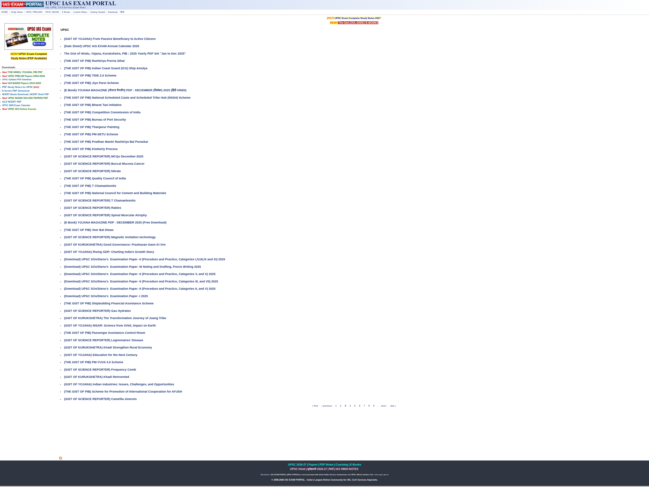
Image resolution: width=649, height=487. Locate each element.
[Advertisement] (354, 433)
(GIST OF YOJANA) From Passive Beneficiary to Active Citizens (110, 39)
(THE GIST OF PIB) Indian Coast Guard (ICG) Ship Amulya (105, 68)
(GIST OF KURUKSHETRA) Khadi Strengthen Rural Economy (108, 347)
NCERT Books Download (15, 94)
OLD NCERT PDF (11, 101)
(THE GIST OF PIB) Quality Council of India (95, 178)
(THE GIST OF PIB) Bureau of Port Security (95, 119)
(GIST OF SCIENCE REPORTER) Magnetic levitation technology (110, 237)
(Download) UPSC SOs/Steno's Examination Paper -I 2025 (106, 296)
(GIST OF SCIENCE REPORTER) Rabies (92, 207)
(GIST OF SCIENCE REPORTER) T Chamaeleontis (100, 200)
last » (393, 405)
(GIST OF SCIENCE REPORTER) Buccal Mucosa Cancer (104, 163)
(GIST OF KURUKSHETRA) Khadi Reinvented (96, 377)
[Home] (23, 6)
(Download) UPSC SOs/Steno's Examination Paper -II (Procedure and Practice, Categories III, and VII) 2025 (141, 281)
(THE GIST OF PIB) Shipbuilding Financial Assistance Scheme (109, 303)
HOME (4, 12)
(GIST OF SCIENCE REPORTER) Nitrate (92, 171)
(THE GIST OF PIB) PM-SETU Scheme (91, 134)
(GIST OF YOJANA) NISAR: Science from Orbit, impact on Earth (110, 325)
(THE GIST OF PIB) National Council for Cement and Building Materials (115, 193)
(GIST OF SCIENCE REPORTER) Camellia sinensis (100, 399)
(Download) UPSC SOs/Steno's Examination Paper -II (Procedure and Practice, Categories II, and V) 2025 (139, 288)
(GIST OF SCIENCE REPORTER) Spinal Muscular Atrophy (105, 215)
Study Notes (17, 12)
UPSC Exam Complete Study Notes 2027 (358, 18)
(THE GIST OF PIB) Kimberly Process (91, 149)
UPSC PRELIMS (34, 12)
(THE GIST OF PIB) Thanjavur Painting (91, 127)
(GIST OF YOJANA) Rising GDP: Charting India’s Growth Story (109, 252)
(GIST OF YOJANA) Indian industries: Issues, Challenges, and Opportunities (119, 384)
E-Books (66, 12)
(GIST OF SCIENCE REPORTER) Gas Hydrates (97, 311)
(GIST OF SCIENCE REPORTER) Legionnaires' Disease (103, 340)
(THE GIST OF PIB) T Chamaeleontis (90, 186)
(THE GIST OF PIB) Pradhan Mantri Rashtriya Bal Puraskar (106, 141)
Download (112, 12)
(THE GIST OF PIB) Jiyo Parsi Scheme (91, 83)
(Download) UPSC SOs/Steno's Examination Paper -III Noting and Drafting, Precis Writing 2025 (132, 266)
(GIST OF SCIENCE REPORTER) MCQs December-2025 (103, 156)
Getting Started (97, 12)
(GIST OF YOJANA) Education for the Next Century (100, 355)
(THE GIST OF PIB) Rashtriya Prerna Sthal (94, 61)
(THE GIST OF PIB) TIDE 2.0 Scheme (90, 75)
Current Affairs (80, 12)
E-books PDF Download (16, 90)
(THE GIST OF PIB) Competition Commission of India (102, 112)
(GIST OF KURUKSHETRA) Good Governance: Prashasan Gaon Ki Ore (115, 244)
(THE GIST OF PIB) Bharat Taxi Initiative (93, 105)
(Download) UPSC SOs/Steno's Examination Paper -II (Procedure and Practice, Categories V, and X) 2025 (139, 274)
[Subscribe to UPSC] (60, 458)
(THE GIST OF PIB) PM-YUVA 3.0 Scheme (93, 362)
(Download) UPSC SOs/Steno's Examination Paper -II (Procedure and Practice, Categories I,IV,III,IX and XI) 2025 (144, 259)
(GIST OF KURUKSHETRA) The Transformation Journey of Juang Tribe (115, 318)
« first (315, 405)
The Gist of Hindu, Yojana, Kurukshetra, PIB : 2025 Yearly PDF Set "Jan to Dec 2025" (125, 53)
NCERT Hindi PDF (39, 94)
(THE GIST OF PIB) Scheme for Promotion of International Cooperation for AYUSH (123, 391)
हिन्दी (122, 12)
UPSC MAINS (52, 12)
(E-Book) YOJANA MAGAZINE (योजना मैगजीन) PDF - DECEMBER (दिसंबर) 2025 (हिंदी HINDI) (125, 90)
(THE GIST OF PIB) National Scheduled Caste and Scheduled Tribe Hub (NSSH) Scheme (127, 97)
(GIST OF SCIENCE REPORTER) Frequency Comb (100, 369)
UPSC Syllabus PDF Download (16, 79)
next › (384, 405)
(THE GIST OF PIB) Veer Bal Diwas (89, 230)
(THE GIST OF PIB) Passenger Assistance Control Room (104, 332)
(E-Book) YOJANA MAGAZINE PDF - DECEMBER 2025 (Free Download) (115, 222)
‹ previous (326, 405)
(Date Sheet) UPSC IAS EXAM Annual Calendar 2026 (101, 46)
